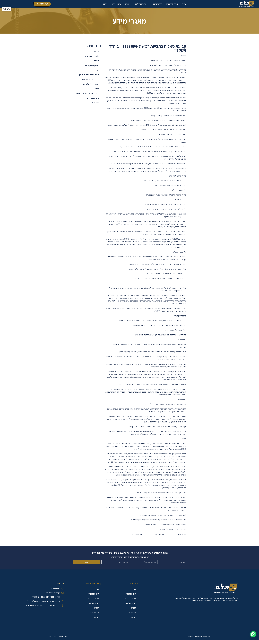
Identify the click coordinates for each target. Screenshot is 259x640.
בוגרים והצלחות (140, 4)
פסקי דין (96, 51)
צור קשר (104, 4)
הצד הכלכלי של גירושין (90, 84)
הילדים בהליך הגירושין (90, 79)
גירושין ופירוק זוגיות (91, 65)
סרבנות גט (95, 102)
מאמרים (127, 4)
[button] (253, 634)
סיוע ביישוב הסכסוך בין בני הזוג (87, 93)
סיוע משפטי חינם (93, 98)
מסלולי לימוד (157, 4)
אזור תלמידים (116, 4)
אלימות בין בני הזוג (92, 56)
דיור (97, 70)
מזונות (96, 89)
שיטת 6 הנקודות (172, 4)
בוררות (96, 61)
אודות (184, 4)
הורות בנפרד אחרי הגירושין (89, 75)
